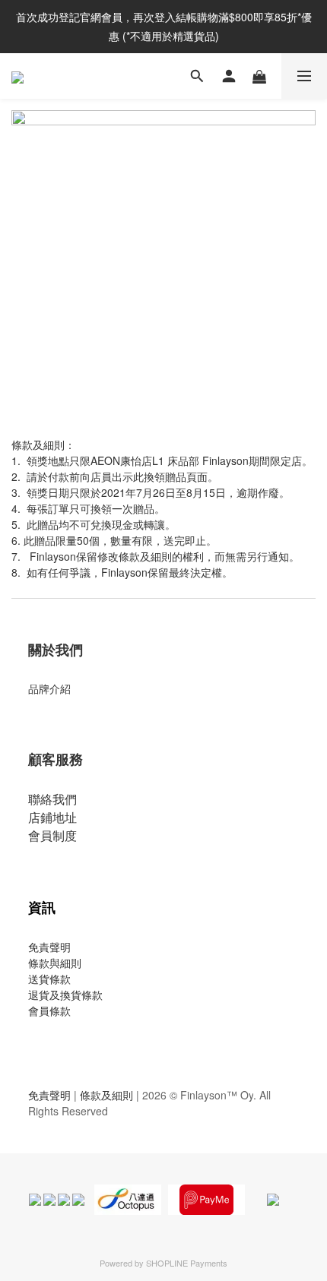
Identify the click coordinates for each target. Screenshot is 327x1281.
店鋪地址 (52, 817)
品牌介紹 (49, 688)
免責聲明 (49, 946)
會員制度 (52, 835)
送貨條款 (49, 978)
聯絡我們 (52, 799)
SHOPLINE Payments (186, 1263)
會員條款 (49, 1010)
